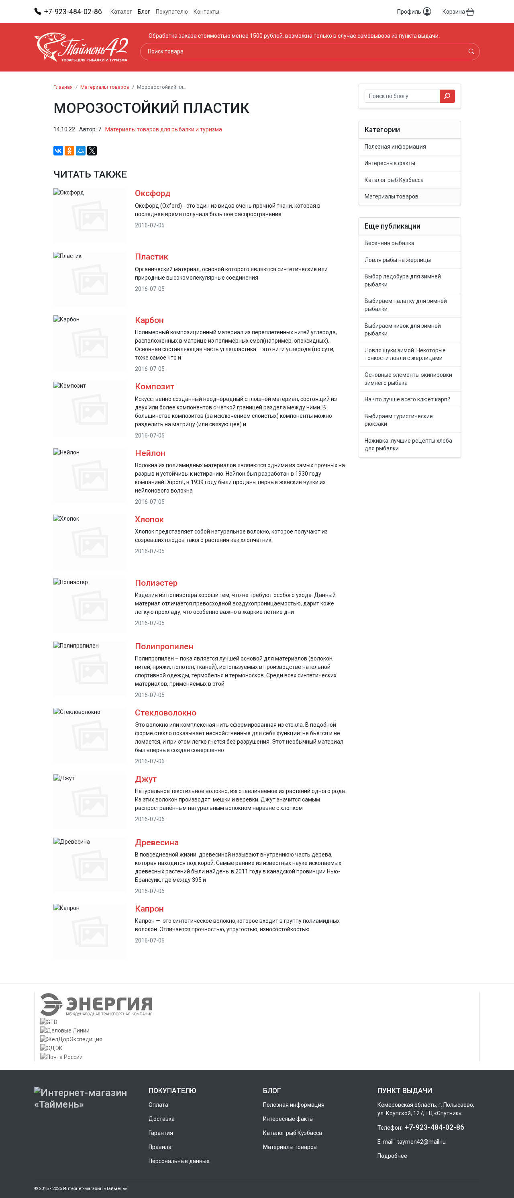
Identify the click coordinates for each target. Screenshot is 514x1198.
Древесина (157, 842)
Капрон (149, 909)
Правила (160, 1147)
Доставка (162, 1119)
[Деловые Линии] (257, 1030)
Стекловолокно (165, 713)
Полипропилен (164, 646)
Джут (146, 779)
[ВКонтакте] (58, 150)
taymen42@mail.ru (421, 1142)
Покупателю (172, 11)
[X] (92, 150)
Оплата (158, 1105)
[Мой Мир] (81, 150)
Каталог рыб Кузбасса (292, 1133)
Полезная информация (293, 1105)
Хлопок (149, 519)
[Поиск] (471, 51)
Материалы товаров (290, 1147)
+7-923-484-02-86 (434, 1127)
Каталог (121, 11)
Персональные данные (179, 1161)
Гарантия (161, 1133)
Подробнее (392, 1156)
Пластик (151, 257)
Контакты (206, 11)
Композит (155, 386)
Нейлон (150, 453)
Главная (63, 87)
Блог (144, 11)
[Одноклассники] (69, 150)
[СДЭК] (257, 1048)
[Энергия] (257, 1005)
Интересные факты (288, 1119)
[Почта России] (257, 1057)
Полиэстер (156, 583)
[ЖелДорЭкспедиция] (257, 1039)
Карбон (149, 320)
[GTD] (257, 1022)
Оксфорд (153, 193)
